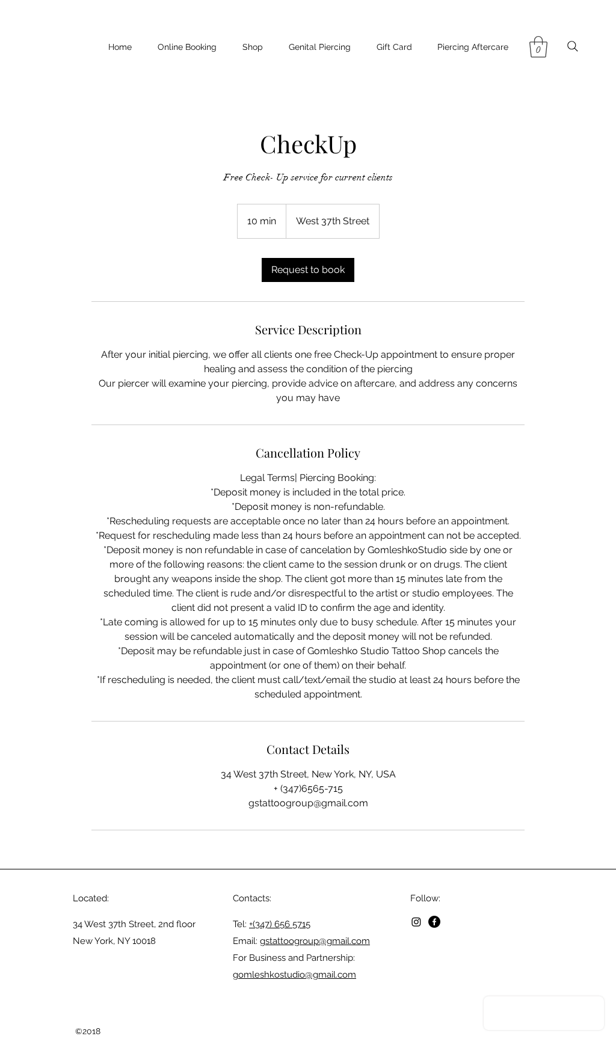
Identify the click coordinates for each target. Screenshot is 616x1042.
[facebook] (434, 922)
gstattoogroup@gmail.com (315, 941)
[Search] (572, 46)
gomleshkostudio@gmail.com (294, 974)
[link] (308, 270)
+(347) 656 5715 (279, 924)
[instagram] (416, 922)
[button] (538, 47)
